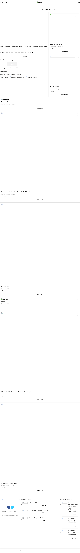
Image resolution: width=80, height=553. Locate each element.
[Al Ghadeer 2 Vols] (25, 504)
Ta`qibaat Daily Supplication (36, 518)
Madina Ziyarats (54, 86)
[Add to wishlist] (76, 15)
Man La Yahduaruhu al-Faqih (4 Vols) (39, 510)
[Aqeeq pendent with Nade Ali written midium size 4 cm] (64, 534)
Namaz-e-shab (5, 102)
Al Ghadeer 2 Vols (34, 503)
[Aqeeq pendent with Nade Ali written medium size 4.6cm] (64, 522)
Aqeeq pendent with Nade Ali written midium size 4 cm (72, 533)
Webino (57, 545)
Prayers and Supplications (56, 46)
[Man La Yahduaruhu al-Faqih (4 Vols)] (25, 512)
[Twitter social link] (12, 507)
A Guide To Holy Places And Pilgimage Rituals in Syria (16, 391)
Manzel (3, 301)
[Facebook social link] (8, 507)
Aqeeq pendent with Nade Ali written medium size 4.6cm (72, 521)
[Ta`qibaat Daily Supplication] (25, 519)
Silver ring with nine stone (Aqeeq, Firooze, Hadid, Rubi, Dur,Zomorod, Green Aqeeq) (73, 507)
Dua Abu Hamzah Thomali (57, 44)
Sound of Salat (5, 286)
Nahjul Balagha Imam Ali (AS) (9, 483)
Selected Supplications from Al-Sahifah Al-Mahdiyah (15, 192)
